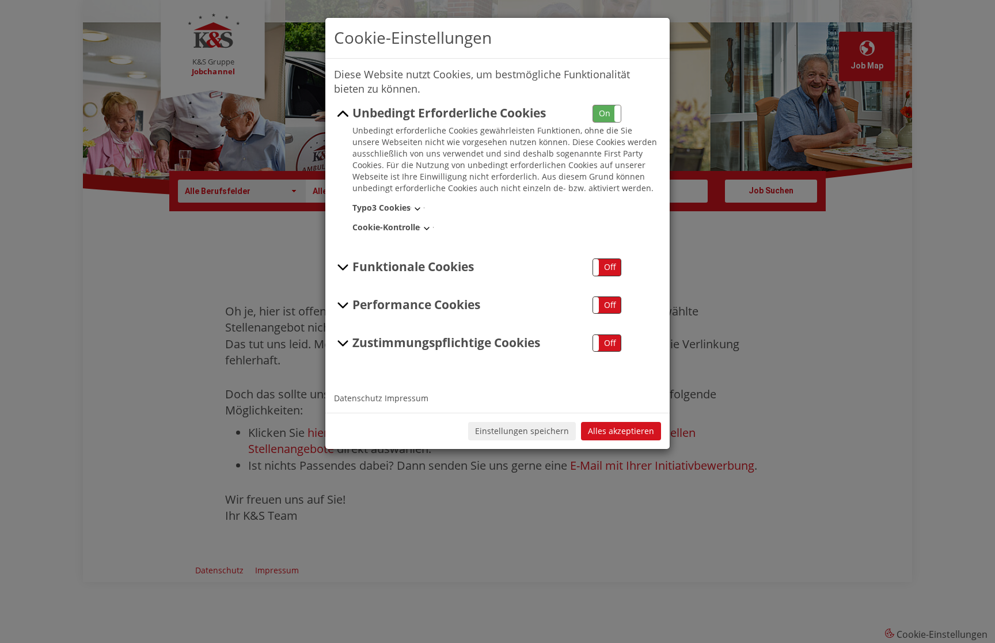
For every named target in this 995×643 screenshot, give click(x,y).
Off (610, 266)
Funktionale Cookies (413, 266)
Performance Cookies (416, 304)
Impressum (406, 398)
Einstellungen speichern (522, 430)
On (604, 113)
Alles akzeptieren (621, 430)
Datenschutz (358, 398)
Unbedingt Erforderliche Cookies (449, 113)
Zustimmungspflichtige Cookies (446, 342)
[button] (607, 114)
